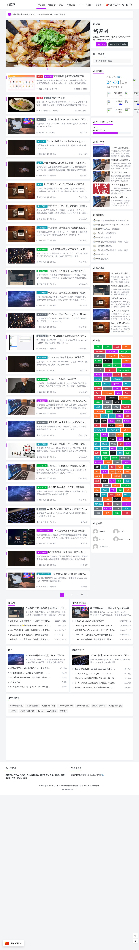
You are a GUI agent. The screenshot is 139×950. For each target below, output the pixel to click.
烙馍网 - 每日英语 (48, 706)
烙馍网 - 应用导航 (115, 706)
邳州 (126, 504)
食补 (126, 508)
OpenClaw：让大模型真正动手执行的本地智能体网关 (97, 634)
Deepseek (125, 356)
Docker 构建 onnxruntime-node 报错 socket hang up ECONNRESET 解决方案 (85, 119)
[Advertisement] (69, 739)
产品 (116, 407)
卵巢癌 (126, 421)
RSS (126, 388)
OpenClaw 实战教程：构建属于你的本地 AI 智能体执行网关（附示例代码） (107, 639)
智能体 (114, 458)
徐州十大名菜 (58, 97)
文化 (112, 453)
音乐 (117, 508)
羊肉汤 (104, 490)
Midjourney (117, 379)
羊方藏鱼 (126, 485)
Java (107, 374)
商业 (111, 425)
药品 (97, 494)
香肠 (117, 513)
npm (97, 384)
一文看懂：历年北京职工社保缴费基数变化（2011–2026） (76, 292)
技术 (97, 448)
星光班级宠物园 (32, 706)
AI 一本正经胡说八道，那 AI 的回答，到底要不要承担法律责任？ (37, 686)
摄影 (120, 448)
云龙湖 (97, 407)
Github (97, 365)
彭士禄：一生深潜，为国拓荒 (62, 379)
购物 (107, 499)
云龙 (126, 402)
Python (107, 388)
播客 (127, 448)
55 (82, 595)
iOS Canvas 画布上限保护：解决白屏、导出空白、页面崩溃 (77, 357)
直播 (104, 481)
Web (99, 397)
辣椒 (108, 504)
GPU (99, 370)
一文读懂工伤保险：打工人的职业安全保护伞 (69, 444)
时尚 (106, 458)
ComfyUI (124, 351)
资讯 (117, 499)
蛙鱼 (104, 494)
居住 (127, 434)
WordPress (125, 397)
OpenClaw (117, 384)
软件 (126, 499)
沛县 (112, 467)
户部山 (113, 444)
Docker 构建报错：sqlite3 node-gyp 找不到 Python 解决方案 (77, 141)
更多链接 (63, 711)
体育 (109, 411)
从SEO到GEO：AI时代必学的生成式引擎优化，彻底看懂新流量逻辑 (75, 184)
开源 (120, 439)
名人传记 (43, 379)
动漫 (127, 416)
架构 (117, 462)
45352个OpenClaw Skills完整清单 (89, 621)
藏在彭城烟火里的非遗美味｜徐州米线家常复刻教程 (32, 634)
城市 (127, 425)
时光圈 (88, 4)
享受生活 (51, 4)
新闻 (127, 453)
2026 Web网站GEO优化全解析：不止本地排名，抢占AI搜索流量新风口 (77, 162)
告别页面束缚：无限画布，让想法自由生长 (68, 552)
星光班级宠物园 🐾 (96, 775)
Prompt (98, 388)
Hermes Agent (123, 370)
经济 (107, 485)
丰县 (107, 402)
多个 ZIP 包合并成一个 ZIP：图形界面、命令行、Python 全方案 (79, 487)
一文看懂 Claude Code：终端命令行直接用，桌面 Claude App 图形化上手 (87, 573)
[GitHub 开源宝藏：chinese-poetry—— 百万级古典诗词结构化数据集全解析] (101, 188)
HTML (98, 374)
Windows (112, 397)
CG (126, 347)
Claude (112, 351)
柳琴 (126, 462)
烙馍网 (49, 76)
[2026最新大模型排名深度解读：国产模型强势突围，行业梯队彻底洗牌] (101, 164)
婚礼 (97, 434)
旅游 (97, 458)
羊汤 (97, 490)
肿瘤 (127, 490)
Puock (74, 789)
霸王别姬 (107, 508)
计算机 (126, 494)
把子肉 (104, 448)
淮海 (97, 471)
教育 (97, 453)
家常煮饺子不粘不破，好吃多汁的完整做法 (68, 205)
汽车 (104, 467)
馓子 (107, 513)
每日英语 (101, 44)
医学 (104, 421)
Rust (97, 393)
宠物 (104, 434)
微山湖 (104, 444)
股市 (120, 490)
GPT (116, 365)
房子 (127, 444)
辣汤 (117, 504)
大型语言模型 (114, 430)
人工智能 (126, 407)
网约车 (116, 485)
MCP (106, 379)
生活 (107, 476)
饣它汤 (98, 513)
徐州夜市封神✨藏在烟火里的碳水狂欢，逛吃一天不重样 (34, 625)
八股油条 (118, 411)
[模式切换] (127, 4)
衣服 (111, 494)
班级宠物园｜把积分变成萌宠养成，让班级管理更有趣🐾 (80, 76)
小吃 (112, 434)
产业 (61, 4)
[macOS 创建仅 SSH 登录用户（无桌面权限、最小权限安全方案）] (101, 289)
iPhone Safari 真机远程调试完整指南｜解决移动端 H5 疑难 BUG (79, 335)
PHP (126, 384)
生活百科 (43, 206)
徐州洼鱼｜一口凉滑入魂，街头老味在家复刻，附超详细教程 (35, 639)
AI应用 (116, 347)
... (76, 595)
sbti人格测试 (51, 711)
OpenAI (106, 384)
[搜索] (131, 4)
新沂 (120, 453)
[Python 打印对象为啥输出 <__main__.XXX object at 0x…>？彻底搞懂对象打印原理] (101, 314)
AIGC (107, 347)
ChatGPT (99, 351)
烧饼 (127, 471)
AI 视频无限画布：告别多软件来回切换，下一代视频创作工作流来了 (86, 530)
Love (126, 374)
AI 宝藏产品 (15, 682)
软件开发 (71, 4)
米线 (97, 485)
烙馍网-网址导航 (83, 706)
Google (107, 365)
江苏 (97, 467)
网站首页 (41, 4)
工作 (97, 439)
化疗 (97, 421)
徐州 (48, 98)
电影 (126, 476)
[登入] (123, 4)
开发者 (112, 439)
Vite (118, 393)
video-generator (46, 530)
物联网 (97, 476)
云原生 (116, 402)
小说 (119, 434)
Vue (126, 393)
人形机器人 (99, 411)
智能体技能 (125, 458)
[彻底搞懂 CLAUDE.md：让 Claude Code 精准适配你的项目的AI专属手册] (101, 302)
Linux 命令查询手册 (118, 44)
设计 (98, 499)
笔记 (127, 481)
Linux (117, 374)
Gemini (126, 361)
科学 (119, 481)
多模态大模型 (100, 430)
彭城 (127, 439)
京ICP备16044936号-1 (89, 785)
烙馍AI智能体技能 (16, 706)
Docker (42, 119)
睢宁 (112, 481)
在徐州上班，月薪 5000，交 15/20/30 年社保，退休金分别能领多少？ (82, 400)
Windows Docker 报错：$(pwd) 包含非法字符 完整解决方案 (76, 508)
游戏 (104, 471)
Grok (110, 370)
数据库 (104, 453)
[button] (87, 46)
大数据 (125, 430)
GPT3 (126, 365)
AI (80, 4)
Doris (107, 361)
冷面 (127, 411)
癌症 (97, 481)
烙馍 (119, 471)
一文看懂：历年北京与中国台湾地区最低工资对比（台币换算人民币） (81, 227)
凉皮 (97, 416)
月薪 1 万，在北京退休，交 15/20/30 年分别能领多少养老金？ (78, 422)
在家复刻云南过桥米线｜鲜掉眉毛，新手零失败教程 (51, 608)
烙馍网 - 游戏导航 (98, 706)
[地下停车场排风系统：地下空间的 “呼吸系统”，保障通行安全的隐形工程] (101, 277)
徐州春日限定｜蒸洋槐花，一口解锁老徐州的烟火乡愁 (33, 621)
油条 (119, 467)
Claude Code (45, 574)
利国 (119, 416)
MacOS (98, 379)
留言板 (98, 4)
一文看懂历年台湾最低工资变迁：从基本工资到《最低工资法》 (78, 249)
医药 (111, 421)
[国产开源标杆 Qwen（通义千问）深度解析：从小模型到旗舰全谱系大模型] (101, 176)
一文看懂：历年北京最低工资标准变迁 (66, 270)
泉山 (127, 467)
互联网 (107, 407)
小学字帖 (13, 711)
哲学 (104, 425)
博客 (118, 421)
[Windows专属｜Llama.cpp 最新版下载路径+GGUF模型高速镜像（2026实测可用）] (101, 201)
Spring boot (108, 393)
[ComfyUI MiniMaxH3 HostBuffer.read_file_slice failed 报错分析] (101, 327)
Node (127, 379)
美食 (112, 490)
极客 (108, 462)
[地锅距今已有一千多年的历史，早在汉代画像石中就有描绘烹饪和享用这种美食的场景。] (48, 43)
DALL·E (112, 356)
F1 (117, 361)
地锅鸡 (119, 425)
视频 (118, 494)
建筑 (104, 439)
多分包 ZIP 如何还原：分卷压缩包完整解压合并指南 (73, 465)
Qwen (117, 388)
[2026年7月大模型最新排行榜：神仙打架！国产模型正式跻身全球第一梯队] (101, 151)
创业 (112, 416)
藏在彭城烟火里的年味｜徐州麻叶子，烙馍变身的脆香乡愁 (35, 630)
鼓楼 (126, 513)
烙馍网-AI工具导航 (27, 711)
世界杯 (98, 402)
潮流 (112, 471)
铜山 (97, 508)
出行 (104, 416)
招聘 (112, 448)
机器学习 (98, 462)
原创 (97, 425)
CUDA (99, 356)
